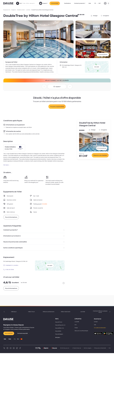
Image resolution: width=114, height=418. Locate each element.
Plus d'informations (11, 217)
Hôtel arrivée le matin (65, 311)
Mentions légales (87, 348)
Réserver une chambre (100, 155)
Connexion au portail (22, 333)
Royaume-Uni (6, 10)
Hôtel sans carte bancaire (48, 311)
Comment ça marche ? (79, 3)
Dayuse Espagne (59, 334)
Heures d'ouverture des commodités (15, 242)
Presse (76, 327)
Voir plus (6, 165)
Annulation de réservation (100, 327)
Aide (90, 3)
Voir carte (96, 67)
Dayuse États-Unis (59, 328)
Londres (28, 10)
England (13, 10)
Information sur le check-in (12, 236)
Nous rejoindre (9, 333)
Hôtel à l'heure (31, 311)
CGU (110, 348)
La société (77, 321)
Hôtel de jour (14, 311)
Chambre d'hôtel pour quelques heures (100, 311)
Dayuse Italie (58, 331)
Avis (76, 324)
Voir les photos (103, 54)
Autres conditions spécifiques (13, 248)
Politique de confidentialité (100, 348)
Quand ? (58, 86)
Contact (96, 321)
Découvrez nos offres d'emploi (81, 330)
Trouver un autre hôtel (57, 106)
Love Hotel (82, 311)
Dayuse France (58, 322)
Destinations (67, 3)
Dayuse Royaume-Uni (60, 325)
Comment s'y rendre (12, 265)
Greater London (21, 10)
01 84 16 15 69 (10, 269)
